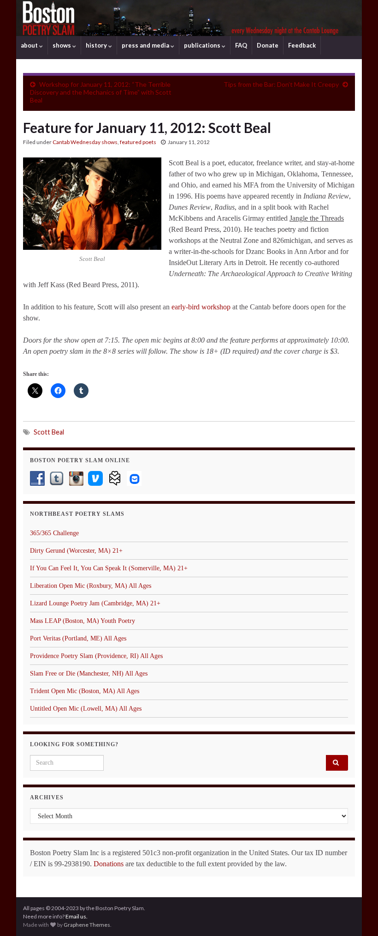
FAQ (241, 45)
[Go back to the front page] (189, 18)
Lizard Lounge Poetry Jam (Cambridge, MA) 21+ (95, 603)
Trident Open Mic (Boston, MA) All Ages (84, 691)
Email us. (76, 916)
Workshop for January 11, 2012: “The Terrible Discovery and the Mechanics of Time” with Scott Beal (100, 92)
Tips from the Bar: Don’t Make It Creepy (281, 84)
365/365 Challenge (54, 533)
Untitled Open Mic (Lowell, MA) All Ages (86, 708)
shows (62, 45)
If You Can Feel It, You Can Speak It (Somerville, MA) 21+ (109, 568)
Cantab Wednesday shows (85, 142)
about (30, 45)
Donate (267, 45)
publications (203, 45)
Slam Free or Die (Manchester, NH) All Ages (89, 673)
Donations (109, 864)
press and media (146, 45)
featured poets (138, 142)
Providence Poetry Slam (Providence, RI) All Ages (96, 655)
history (97, 45)
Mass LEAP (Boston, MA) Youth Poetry (82, 620)
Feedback (302, 45)
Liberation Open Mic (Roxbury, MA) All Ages (90, 585)
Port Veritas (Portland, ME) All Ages (78, 638)
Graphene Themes (87, 924)
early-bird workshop (200, 307)
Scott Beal (49, 432)
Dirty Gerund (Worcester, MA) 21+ (76, 550)
